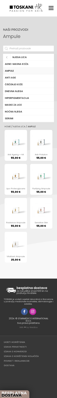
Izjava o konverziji (15, 351)
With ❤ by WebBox (28, 327)
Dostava (9, 365)
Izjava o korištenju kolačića (21, 356)
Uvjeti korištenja (14, 342)
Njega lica (19, 57)
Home (8, 126)
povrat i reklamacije (16, 361)
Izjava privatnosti (15, 347)
